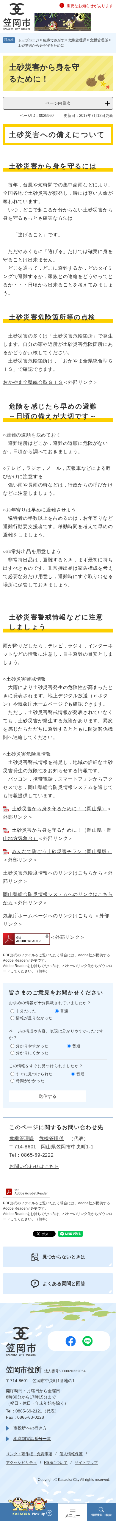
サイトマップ (86, 1462)
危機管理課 (77, 40)
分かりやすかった (32, 1046)
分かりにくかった (32, 1053)
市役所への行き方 (30, 1428)
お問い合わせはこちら (34, 1166)
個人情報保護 (71, 1454)
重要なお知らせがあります (90, 6)
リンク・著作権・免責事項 (29, 1454)
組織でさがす (54, 40)
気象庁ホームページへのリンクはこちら (48, 915)
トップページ (28, 40)
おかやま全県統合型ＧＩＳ (33, 382)
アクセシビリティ (21, 1462)
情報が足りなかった (34, 1018)
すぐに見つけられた (34, 1074)
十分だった (26, 1011)
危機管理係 (99, 40)
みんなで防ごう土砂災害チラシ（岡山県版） (62, 851)
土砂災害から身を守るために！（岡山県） (59, 808)
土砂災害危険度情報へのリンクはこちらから (53, 872)
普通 (64, 1011)
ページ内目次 (58, 103)
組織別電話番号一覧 (32, 1438)
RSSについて (56, 1462)
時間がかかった (30, 1081)
